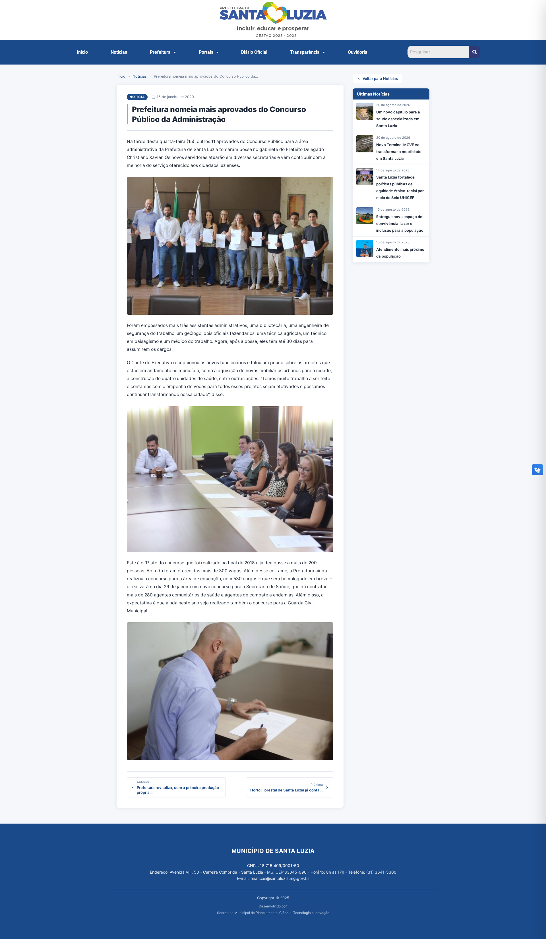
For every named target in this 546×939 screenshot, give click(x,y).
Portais (206, 52)
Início (82, 52)
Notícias (119, 52)
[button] (162, 52)
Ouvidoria (357, 52)
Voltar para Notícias (380, 78)
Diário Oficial (254, 52)
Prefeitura (160, 52)
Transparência (305, 52)
